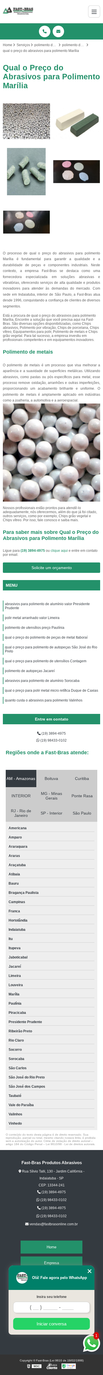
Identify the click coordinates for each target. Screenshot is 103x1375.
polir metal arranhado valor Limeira (32, 618)
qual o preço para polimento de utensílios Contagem (45, 661)
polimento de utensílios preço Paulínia (34, 628)
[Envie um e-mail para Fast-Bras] (58, 31)
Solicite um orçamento (51, 567)
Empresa (51, 1263)
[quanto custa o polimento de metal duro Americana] (76, 121)
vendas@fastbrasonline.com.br (53, 1224)
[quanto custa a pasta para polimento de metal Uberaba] (76, 172)
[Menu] (94, 11)
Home (51, 1247)
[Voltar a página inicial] (18, 11)
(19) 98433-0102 (53, 740)
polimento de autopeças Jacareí (30, 671)
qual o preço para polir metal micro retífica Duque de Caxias (51, 691)
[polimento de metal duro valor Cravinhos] (26, 222)
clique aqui (59, 551)
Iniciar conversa (51, 1323)
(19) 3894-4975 (33, 551)
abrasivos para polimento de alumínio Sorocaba (42, 681)
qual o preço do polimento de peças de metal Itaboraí (46, 637)
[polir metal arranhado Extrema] (26, 121)
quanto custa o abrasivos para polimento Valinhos (43, 700)
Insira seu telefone (52, 1297)
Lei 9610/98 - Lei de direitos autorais (70, 1144)
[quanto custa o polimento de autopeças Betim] (26, 172)
